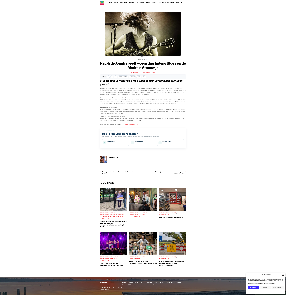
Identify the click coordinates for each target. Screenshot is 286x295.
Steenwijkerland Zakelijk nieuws (111, 217)
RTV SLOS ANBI (171, 282)
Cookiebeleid (261, 290)
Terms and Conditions (153, 285)
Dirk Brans (135, 72)
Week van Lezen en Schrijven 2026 (171, 217)
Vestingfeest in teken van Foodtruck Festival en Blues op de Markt (120, 173)
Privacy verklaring (268, 290)
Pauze (138, 76)
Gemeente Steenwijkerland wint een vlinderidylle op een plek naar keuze (166, 173)
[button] (283, 274)
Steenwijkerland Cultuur (138, 213)
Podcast (148, 2)
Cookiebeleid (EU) (126, 285)
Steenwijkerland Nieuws (148, 72)
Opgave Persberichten (168, 2)
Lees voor (132, 76)
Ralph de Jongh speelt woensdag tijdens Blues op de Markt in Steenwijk (143, 65)
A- (108, 76)
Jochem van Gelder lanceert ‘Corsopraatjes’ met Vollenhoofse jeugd (143, 262)
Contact (179, 282)
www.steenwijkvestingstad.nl (130, 124)
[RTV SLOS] (102, 4)
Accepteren (253, 287)
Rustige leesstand (123, 76)
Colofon (124, 282)
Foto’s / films (179, 2)
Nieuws (116, 2)
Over (159, 2)
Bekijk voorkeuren (278, 287)
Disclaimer (149, 282)
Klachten (130, 282)
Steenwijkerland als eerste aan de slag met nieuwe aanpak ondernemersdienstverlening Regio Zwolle (113, 224)
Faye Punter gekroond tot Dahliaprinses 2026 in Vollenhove (111, 264)
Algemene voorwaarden (139, 285)
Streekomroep (123, 2)
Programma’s (132, 2)
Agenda (154, 2)
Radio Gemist (140, 2)
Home (110, 2)
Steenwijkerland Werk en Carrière (112, 215)
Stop (144, 76)
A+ (115, 76)
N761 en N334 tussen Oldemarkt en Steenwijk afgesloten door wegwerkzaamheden (171, 263)
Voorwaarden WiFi (159, 282)
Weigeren (265, 287)
